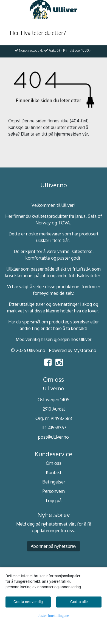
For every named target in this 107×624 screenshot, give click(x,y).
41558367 (57, 427)
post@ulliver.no (53, 437)
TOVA (64, 223)
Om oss (53, 463)
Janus (80, 216)
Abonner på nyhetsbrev (53, 546)
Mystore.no (85, 350)
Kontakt (53, 472)
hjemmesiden (67, 134)
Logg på (53, 500)
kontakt (78, 328)
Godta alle (79, 602)
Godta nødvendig (28, 602)
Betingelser (53, 482)
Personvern (54, 491)
